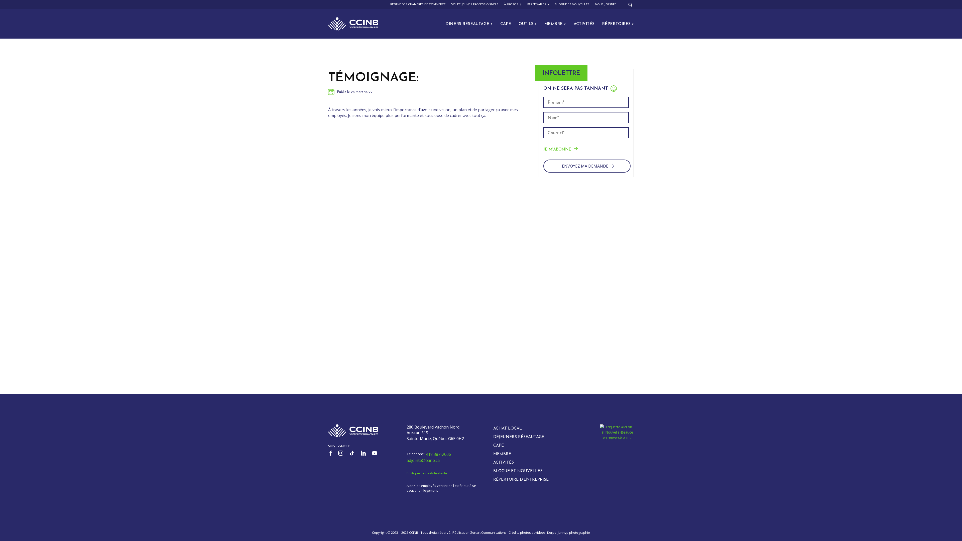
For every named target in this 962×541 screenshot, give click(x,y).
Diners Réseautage (467, 24)
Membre (553, 24)
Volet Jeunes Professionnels (475, 4)
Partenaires (536, 4)
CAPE (505, 24)
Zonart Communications (488, 532)
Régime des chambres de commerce (418, 4)
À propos (511, 4)
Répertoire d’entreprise (521, 480)
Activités (584, 24)
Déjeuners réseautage (518, 437)
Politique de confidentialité (427, 473)
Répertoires (616, 24)
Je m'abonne (557, 150)
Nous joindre (606, 4)
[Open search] (630, 5)
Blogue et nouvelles (572, 4)
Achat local (507, 429)
